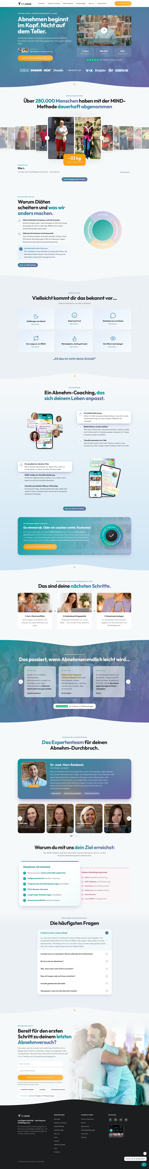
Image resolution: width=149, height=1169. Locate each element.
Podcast (56, 1141)
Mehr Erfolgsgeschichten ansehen (74, 179)
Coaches (57, 1152)
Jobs (55, 1148)
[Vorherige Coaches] (20, 818)
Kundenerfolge (80, 3)
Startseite (41, 3)
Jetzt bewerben (122, 3)
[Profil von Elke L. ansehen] (74, 138)
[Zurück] (47, 138)
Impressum (84, 1134)
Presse (83, 1123)
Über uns (91, 3)
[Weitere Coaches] (129, 818)
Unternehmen (101, 3)
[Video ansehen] (104, 30)
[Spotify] (126, 1120)
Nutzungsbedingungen (88, 1130)
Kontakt (83, 1137)
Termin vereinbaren (87, 1119)
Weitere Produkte (59, 1145)
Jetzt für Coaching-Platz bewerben (34, 58)
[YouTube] (121, 1120)
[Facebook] (110, 1120)
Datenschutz (85, 1126)
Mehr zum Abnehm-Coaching (74, 509)
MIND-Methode (68, 3)
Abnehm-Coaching (54, 3)
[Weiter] (102, 138)
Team (56, 1137)
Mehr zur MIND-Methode (28, 265)
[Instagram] (116, 1120)
